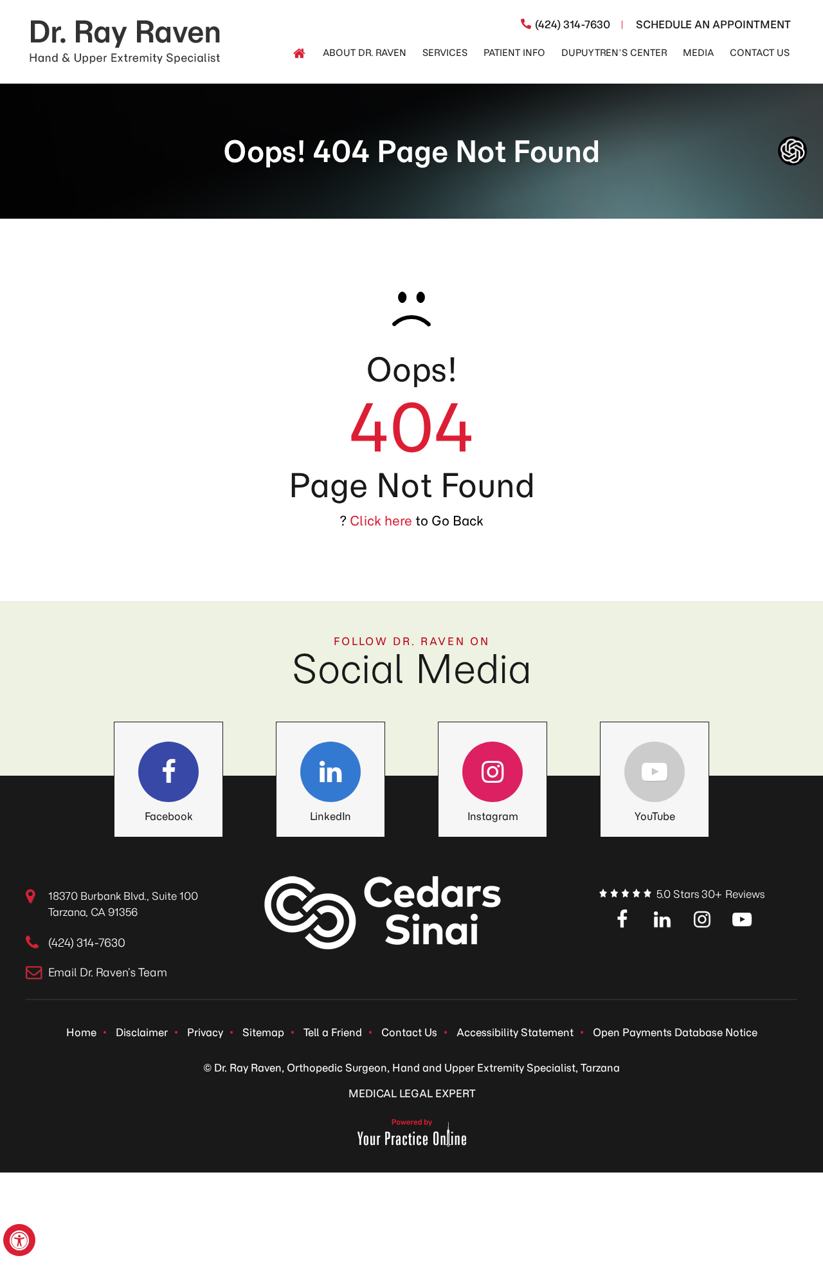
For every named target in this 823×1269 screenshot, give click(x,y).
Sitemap (263, 1032)
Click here (381, 520)
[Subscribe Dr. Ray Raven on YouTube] (742, 920)
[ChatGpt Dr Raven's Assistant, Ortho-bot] (792, 150)
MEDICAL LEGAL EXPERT (411, 1093)
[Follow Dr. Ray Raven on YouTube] (654, 772)
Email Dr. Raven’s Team (107, 972)
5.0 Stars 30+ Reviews (710, 894)
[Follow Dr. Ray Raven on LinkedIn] (330, 772)
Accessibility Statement (515, 1032)
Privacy (205, 1032)
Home (81, 1032)
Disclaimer (142, 1032)
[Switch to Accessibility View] (19, 1240)
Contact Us (409, 1032)
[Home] (299, 53)
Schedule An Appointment (713, 24)
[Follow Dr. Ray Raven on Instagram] (492, 772)
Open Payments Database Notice (675, 1032)
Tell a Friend (332, 1032)
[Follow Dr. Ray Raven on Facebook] (168, 772)
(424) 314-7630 (572, 24)
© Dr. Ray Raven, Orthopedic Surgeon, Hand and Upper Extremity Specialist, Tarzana (411, 1067)
